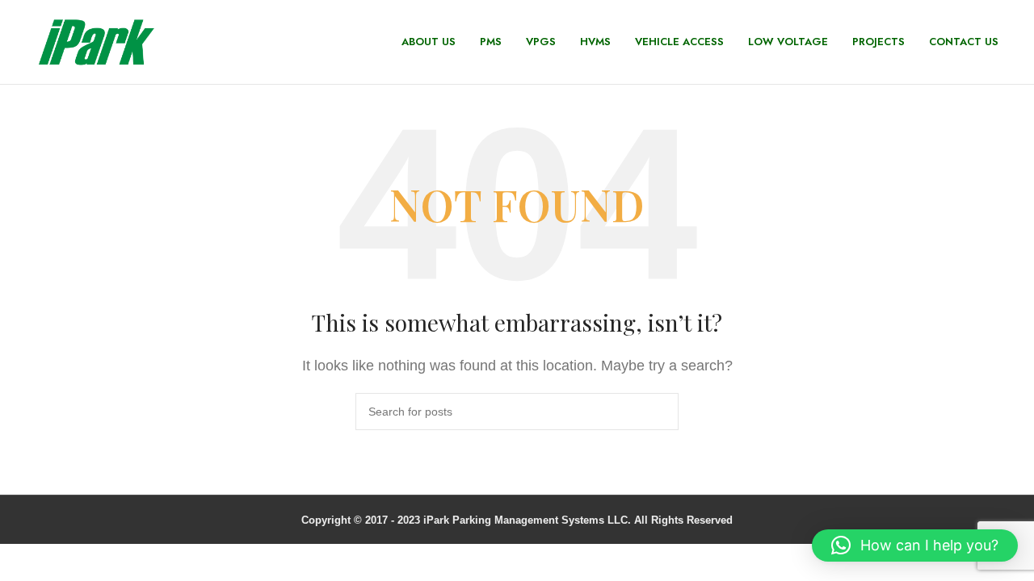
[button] (915, 545)
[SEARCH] (660, 411)
